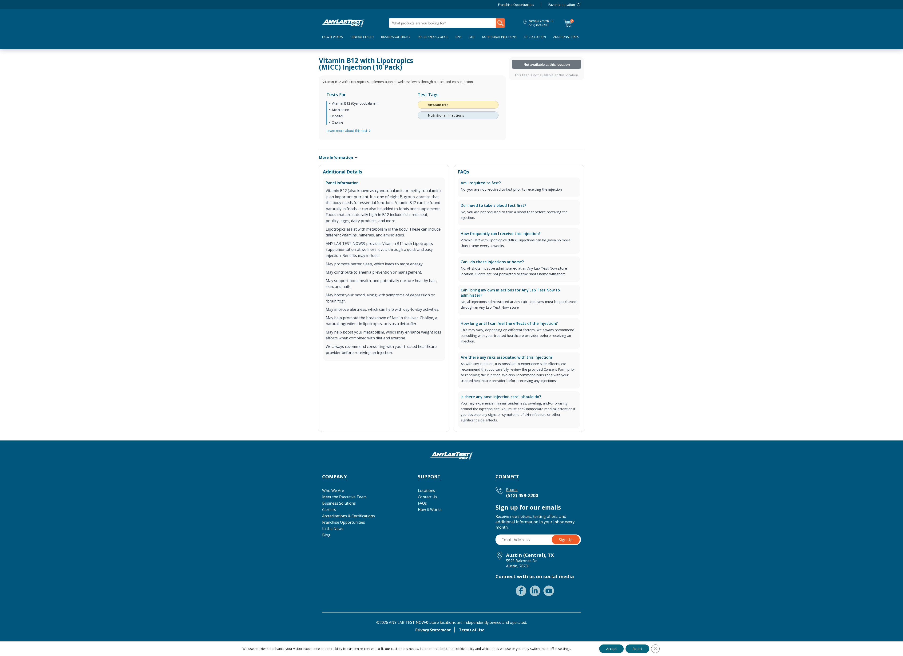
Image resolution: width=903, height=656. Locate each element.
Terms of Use (471, 629)
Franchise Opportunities (516, 4)
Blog (326, 535)
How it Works (430, 509)
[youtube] (548, 590)
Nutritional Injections (499, 37)
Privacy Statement (433, 629)
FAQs (422, 503)
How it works (332, 37)
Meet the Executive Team (344, 496)
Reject (637, 648)
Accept (611, 648)
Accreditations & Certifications (348, 516)
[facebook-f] (521, 590)
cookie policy (464, 648)
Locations (426, 490)
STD (472, 37)
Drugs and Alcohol (433, 37)
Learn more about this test (346, 130)
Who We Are (333, 490)
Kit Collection (535, 37)
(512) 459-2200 (538, 25)
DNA (458, 37)
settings (564, 649)
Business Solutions (395, 37)
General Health (362, 37)
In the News (332, 528)
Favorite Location (561, 4)
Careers (329, 509)
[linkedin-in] (535, 590)
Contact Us (427, 496)
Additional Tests (565, 37)
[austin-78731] (343, 22)
